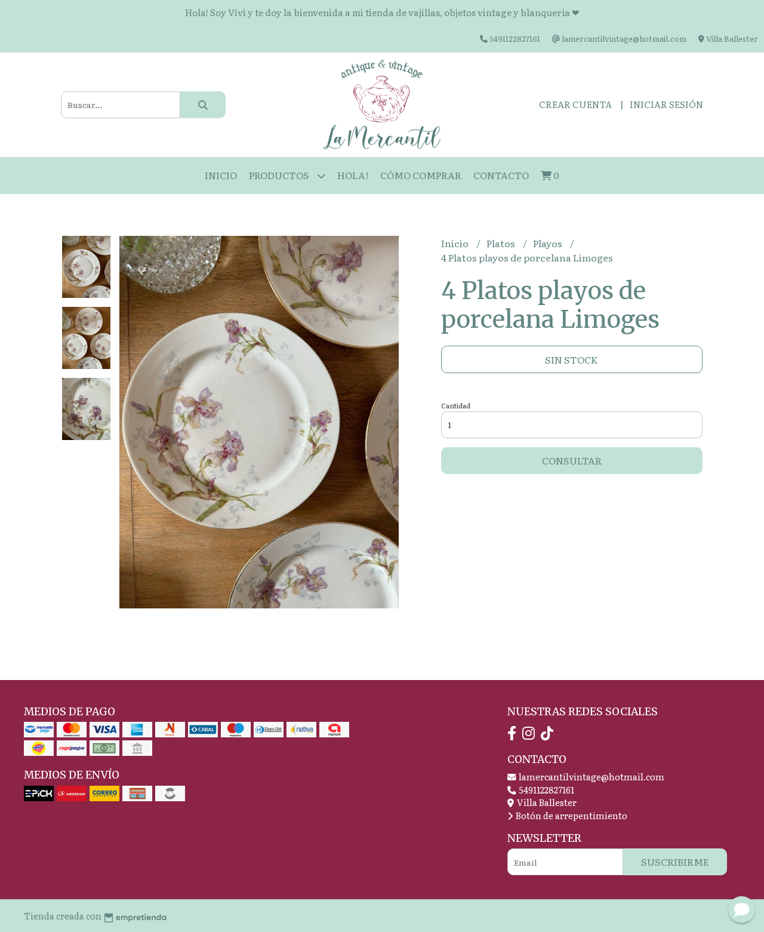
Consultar (572, 460)
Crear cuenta (575, 104)
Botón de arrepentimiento (570, 815)
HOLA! (352, 175)
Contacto (501, 175)
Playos (548, 243)
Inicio (221, 175)
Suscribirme (675, 861)
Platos (501, 243)
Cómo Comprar (420, 175)
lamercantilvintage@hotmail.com (590, 776)
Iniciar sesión (666, 104)
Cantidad (455, 405)
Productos (280, 175)
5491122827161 (545, 789)
